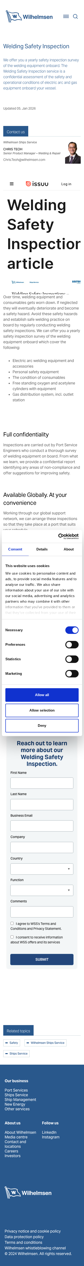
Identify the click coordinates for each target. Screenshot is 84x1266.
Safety (14, 1043)
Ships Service (19, 1054)
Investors (13, 1156)
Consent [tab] (15, 549)
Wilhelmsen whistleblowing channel (35, 1248)
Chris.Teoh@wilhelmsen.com (24, 160)
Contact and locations (15, 1144)
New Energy (15, 1104)
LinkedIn (49, 1132)
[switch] (72, 644)
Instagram (51, 1137)
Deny (42, 725)
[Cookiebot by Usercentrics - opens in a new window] (59, 536)
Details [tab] (42, 549)
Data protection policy (24, 1236)
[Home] (29, 16)
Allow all (42, 695)
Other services (17, 1109)
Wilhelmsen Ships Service (47, 1043)
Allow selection (42, 710)
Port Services (16, 1090)
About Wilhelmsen (20, 1132)
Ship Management (20, 1099)
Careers (11, 1151)
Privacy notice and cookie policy (33, 1231)
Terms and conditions (23, 1242)
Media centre (16, 1137)
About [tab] (69, 549)
